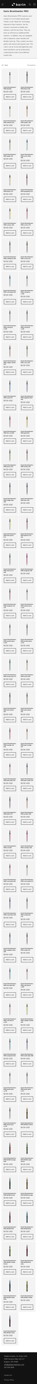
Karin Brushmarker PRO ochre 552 (27, 675)
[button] (2, 4)
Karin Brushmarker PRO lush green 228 (10, 570)
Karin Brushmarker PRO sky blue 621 (10, 984)
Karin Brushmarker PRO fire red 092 (10, 432)
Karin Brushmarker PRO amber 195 (27, 121)
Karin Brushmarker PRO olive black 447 (10, 710)
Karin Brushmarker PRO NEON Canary (27, 1123)
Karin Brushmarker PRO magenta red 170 (10, 606)
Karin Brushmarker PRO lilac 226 (27, 499)
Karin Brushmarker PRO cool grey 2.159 (10, 327)
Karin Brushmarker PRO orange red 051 (10, 745)
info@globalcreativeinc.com (14, 1364)
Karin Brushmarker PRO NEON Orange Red (10, 1159)
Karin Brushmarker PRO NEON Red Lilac (27, 1262)
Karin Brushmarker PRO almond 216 (10, 121)
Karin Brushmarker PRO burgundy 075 (27, 190)
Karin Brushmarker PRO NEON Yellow (27, 1296)
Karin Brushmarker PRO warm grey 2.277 (27, 1089)
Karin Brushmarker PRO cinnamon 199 (10, 257)
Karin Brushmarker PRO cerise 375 (27, 224)
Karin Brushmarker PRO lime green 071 (10, 535)
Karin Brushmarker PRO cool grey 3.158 (27, 327)
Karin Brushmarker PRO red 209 (10, 846)
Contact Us (8, 1375)
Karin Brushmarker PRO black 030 (27, 88)
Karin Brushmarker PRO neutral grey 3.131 (27, 641)
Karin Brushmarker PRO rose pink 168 (10, 880)
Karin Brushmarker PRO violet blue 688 (27, 1055)
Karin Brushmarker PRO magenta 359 (27, 570)
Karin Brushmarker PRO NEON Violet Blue (10, 1297)
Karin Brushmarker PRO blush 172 (10, 190)
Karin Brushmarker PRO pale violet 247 (27, 779)
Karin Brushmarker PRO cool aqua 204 (10, 291)
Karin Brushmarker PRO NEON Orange (27, 1194)
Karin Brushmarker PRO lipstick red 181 (27, 535)
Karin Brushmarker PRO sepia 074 (27, 949)
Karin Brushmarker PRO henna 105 (27, 465)
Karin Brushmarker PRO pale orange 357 (27, 745)
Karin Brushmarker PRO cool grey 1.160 (27, 292)
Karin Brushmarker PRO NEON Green (10, 1194)
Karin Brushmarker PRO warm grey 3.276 (10, 1124)
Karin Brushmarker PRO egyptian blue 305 (27, 398)
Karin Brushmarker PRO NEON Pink (10, 1227)
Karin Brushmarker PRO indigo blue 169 (10, 500)
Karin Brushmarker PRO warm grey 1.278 (10, 1089)
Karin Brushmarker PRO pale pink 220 (10, 779)
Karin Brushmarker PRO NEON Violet (10, 1332)
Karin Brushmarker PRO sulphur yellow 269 (27, 1020)
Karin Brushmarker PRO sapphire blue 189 (10, 950)
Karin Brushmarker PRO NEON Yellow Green (10, 1262)
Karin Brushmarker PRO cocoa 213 (27, 257)
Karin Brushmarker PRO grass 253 (10, 465)
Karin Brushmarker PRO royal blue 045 (10, 914)
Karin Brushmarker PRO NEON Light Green (27, 1159)
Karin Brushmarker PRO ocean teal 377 (10, 675)
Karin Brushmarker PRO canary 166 (10, 224)
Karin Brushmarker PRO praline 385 (27, 813)
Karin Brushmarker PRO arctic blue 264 (27, 156)
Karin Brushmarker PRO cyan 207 (10, 397)
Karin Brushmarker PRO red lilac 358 (27, 846)
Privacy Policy (9, 1380)
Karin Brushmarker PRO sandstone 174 (27, 915)
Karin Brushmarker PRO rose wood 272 (27, 880)
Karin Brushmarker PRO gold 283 (27, 432)
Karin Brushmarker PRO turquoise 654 (10, 1055)
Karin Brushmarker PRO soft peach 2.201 (10, 1020)
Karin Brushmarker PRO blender (10, 88)
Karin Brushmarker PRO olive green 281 (27, 710)
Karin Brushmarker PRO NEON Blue (27, 1227)
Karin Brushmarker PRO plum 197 (10, 813)
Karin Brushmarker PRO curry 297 (27, 361)
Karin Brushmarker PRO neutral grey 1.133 (27, 606)
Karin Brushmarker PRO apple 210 (10, 155)
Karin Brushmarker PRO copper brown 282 (10, 362)
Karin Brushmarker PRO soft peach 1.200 (27, 985)
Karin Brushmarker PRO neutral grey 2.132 (10, 641)
